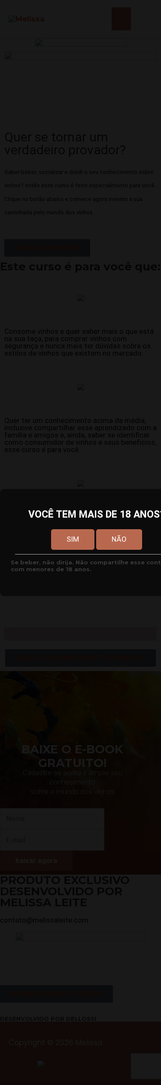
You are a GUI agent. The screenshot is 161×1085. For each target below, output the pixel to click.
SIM (73, 539)
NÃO (119, 539)
